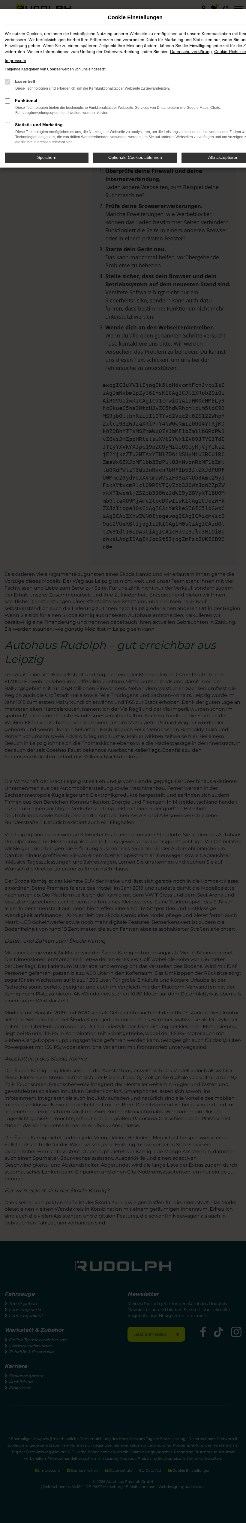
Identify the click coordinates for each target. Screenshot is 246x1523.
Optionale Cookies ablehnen (135, 157)
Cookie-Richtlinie (230, 51)
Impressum (15, 60)
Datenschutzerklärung (191, 51)
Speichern (46, 157)
